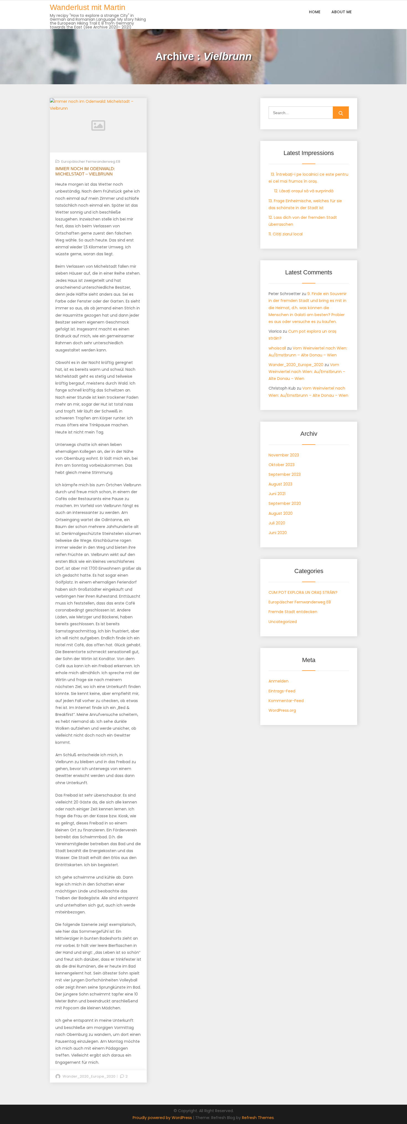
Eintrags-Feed (282, 691)
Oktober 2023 (282, 465)
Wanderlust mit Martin (87, 7)
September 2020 (285, 503)
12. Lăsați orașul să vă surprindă (301, 191)
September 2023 (285, 474)
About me (341, 12)
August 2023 (280, 484)
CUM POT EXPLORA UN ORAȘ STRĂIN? (303, 592)
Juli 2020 (277, 523)
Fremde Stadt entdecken (293, 611)
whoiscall (277, 348)
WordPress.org (282, 710)
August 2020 (281, 513)
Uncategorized (283, 621)
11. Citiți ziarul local (286, 234)
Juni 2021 (277, 494)
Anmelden (278, 681)
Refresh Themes (258, 1117)
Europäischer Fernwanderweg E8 (90, 161)
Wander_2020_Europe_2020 (89, 1076)
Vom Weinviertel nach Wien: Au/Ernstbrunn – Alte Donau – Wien (307, 371)
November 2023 (284, 455)
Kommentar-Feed (286, 700)
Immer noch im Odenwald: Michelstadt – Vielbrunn (85, 171)
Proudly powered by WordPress (163, 1117)
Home (314, 12)
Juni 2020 (278, 532)
